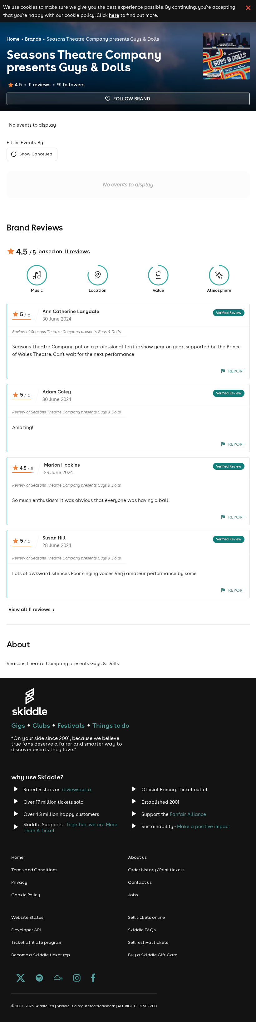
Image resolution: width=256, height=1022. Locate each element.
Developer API (26, 930)
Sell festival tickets (148, 942)
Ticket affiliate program (36, 942)
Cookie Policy (25, 895)
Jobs (133, 895)
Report (236, 371)
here (114, 15)
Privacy (19, 882)
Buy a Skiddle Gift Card (153, 955)
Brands (33, 39)
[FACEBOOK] (93, 979)
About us (137, 857)
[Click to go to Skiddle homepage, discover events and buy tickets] (29, 702)
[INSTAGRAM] (76, 979)
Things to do (110, 725)
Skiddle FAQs (142, 930)
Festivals (71, 725)
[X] (20, 979)
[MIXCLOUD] (58, 979)
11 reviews (77, 251)
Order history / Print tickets (156, 870)
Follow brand (131, 99)
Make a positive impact (203, 826)
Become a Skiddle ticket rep (40, 955)
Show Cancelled (35, 154)
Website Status (27, 917)
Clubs (41, 725)
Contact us (140, 882)
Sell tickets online (146, 917)
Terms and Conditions (34, 870)
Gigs (18, 725)
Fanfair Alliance (188, 814)
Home (13, 39)
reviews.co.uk (77, 789)
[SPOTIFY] (39, 979)
